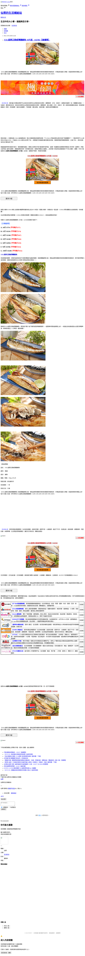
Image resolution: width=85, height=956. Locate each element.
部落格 (6, 31)
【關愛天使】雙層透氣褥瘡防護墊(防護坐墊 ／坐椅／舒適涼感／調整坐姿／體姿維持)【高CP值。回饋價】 (35, 760)
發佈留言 (3, 809)
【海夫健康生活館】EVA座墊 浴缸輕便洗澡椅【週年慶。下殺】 (23, 756)
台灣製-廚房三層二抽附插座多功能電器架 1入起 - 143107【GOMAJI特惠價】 (26, 764)
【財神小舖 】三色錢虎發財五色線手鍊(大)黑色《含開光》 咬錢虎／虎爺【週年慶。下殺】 (30, 762)
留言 (13, 788)
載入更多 (3, 799)
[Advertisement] (42, 122)
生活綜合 (14, 25)
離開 (9, 952)
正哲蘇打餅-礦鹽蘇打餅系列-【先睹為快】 (16, 758)
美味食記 (13, 793)
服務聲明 (58, 933)
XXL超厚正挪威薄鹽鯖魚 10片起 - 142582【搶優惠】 (27, 40)
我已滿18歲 (4, 952)
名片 (5, 33)
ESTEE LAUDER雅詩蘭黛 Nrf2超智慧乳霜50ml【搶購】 (20, 768)
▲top (2, 796)
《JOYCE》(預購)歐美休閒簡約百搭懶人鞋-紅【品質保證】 (21, 770)
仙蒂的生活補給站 (11, 12)
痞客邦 (10, 788)
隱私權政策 (52, 933)
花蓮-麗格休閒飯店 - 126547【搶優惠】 (15, 752)
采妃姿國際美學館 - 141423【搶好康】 (15, 766)
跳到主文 (3, 17)
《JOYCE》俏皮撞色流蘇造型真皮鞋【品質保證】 (18, 754)
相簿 (5, 29)
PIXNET (30, 933)
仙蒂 (2, 779)
